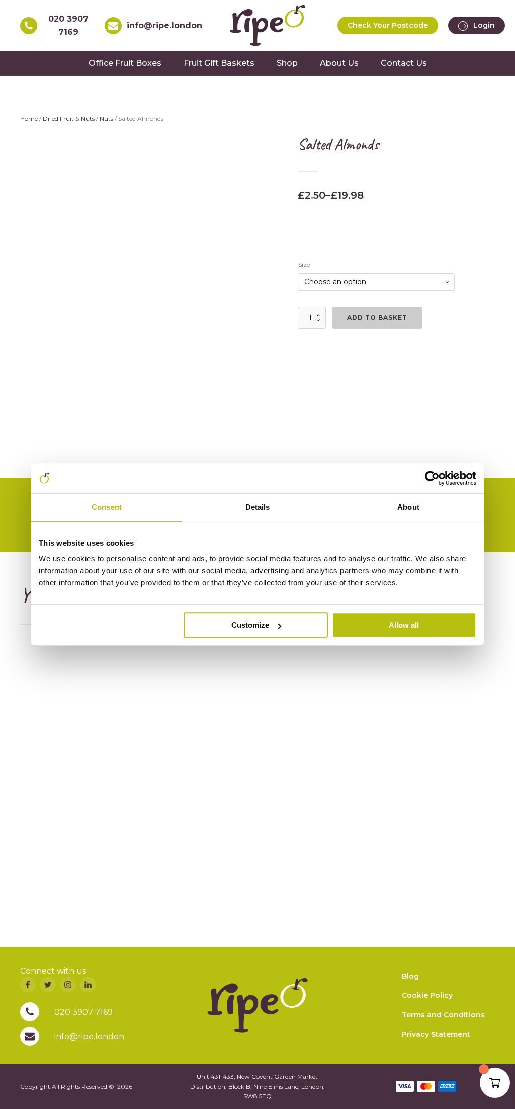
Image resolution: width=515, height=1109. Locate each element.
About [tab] (408, 507)
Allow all (404, 625)
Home (29, 118)
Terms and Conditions (443, 1014)
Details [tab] (257, 507)
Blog (410, 976)
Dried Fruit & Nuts (69, 118)
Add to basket (377, 317)
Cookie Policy (427, 995)
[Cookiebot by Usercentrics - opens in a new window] (432, 478)
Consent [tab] (107, 507)
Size (304, 264)
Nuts (106, 118)
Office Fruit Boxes (125, 63)
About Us (339, 63)
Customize (250, 625)
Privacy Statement (436, 1034)
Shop (287, 63)
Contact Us (404, 63)
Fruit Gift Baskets (219, 63)
